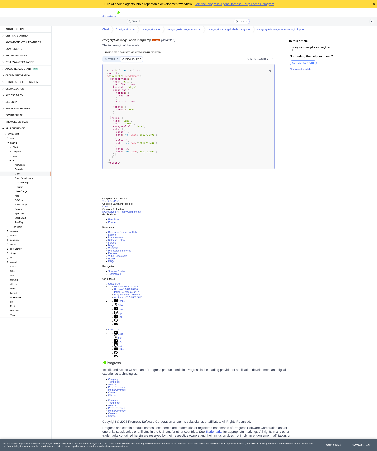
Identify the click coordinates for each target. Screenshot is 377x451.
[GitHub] (116, 321)
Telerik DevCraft (110, 201)
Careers (112, 392)
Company (113, 379)
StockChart (20, 218)
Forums (112, 242)
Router (13, 306)
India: (126, 292)
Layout (13, 293)
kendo (13, 288)
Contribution (14, 115)
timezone (14, 310)
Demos (112, 235)
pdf (11, 302)
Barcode (19, 169)
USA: (126, 286)
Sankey (18, 209)
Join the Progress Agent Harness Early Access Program (234, 4)
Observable (15, 297)
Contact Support (303, 63)
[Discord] (116, 324)
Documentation (116, 237)
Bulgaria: (127, 294)
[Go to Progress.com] (111, 364)
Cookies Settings (361, 444)
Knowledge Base (16, 122)
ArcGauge (20, 165)
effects (13, 284)
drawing (14, 279)
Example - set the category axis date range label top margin (133, 52)
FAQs (111, 261)
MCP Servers (109, 212)
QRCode (19, 200)
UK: (126, 289)
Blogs (111, 245)
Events (111, 258)
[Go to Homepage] (118, 16)
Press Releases (116, 387)
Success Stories (116, 271)
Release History (116, 240)
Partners (112, 253)
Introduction (14, 29)
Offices (111, 395)
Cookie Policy (13, 446)
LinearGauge (21, 191)
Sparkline (19, 213)
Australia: (128, 297)
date (12, 275)
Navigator (17, 226)
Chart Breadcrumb (24, 178)
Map (17, 196)
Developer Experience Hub (122, 232)
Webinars (113, 248)
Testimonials (114, 274)
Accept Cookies (334, 444)
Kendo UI (107, 206)
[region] (188, 445)
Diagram (19, 187)
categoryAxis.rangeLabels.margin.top (126, 40)
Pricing (112, 222)
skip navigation (109, 16)
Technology (114, 382)
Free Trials (113, 219)
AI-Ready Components (129, 212)
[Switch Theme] (371, 21)
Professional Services (119, 250)
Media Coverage (117, 390)
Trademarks (214, 431)
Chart (17, 173)
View (12, 315)
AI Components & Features (23, 42)
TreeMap (19, 222)
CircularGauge (22, 182)
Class (13, 266)
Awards (112, 384)
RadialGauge (21, 204)
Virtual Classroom (117, 256)
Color (12, 271)
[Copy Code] (270, 71)
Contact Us (114, 284)
